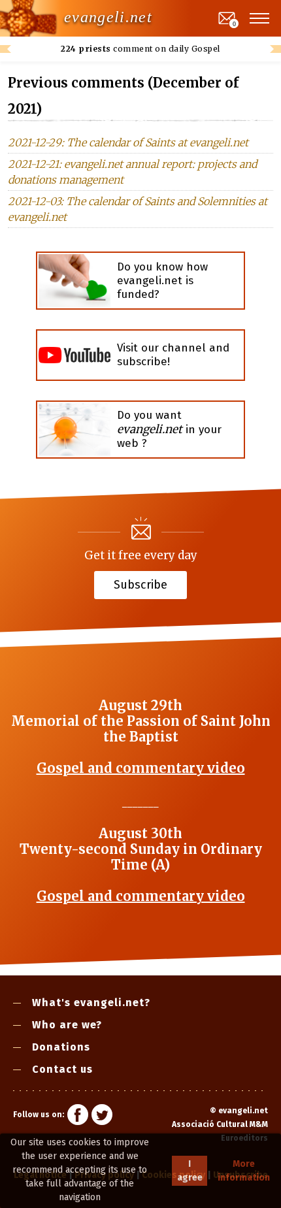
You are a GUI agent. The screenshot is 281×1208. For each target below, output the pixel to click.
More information (244, 1170)
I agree (190, 1170)
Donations (61, 1047)
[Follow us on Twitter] (101, 1116)
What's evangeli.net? (91, 1002)
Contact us (62, 1069)
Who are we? (67, 1025)
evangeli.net (108, 16)
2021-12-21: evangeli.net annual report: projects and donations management (132, 171)
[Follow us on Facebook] (77, 1116)
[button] (260, 18)
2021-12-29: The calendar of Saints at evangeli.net (128, 142)
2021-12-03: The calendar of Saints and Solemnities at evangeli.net (137, 209)
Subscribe (140, 584)
